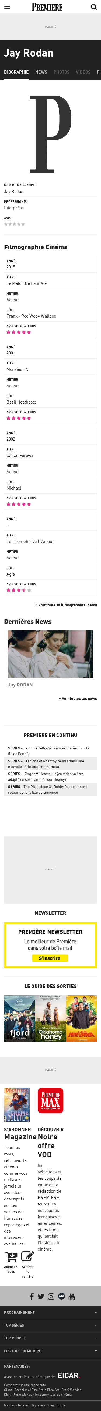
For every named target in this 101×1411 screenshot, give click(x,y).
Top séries (14, 1325)
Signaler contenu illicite (48, 1405)
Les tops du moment (23, 1351)
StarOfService (71, 1390)
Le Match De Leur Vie (26, 283)
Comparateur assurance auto (25, 1385)
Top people (15, 1338)
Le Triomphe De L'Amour (30, 541)
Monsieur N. (18, 369)
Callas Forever (20, 455)
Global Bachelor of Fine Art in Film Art (31, 1390)
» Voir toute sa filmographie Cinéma (66, 605)
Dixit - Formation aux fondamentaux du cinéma (38, 1395)
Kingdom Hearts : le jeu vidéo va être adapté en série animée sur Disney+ (45, 776)
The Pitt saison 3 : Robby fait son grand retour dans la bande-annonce (48, 789)
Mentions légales (16, 1405)
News (41, 72)
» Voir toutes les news (78, 698)
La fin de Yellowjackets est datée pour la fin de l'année (48, 751)
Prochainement (19, 1312)
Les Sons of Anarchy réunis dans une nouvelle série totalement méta (46, 764)
